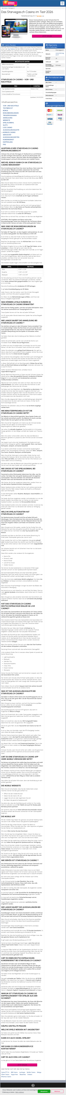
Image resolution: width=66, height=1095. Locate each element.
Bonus (5, 110)
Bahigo (39, 1072)
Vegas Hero (14, 1074)
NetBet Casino (31, 1072)
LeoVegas (22, 1072)
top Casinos (11, 49)
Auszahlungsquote (11, 130)
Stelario (29, 1074)
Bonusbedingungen (11, 113)
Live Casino (7, 127)
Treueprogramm (10, 115)
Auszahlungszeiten (11, 137)
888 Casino (14, 1072)
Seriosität (7, 135)
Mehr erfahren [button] (19, 1092)
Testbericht (8, 108)
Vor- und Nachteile (11, 106)
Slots (5, 125)
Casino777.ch (5, 1072)
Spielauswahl (8, 123)
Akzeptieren (44, 1091)
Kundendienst (8, 139)
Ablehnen (57, 1091)
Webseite (6, 120)
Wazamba (23, 1074)
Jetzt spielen (47, 36)
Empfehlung (8, 142)
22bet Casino (5, 1074)
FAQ (4, 144)
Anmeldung (7, 118)
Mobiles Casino (9, 132)
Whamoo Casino (6, 1076)
